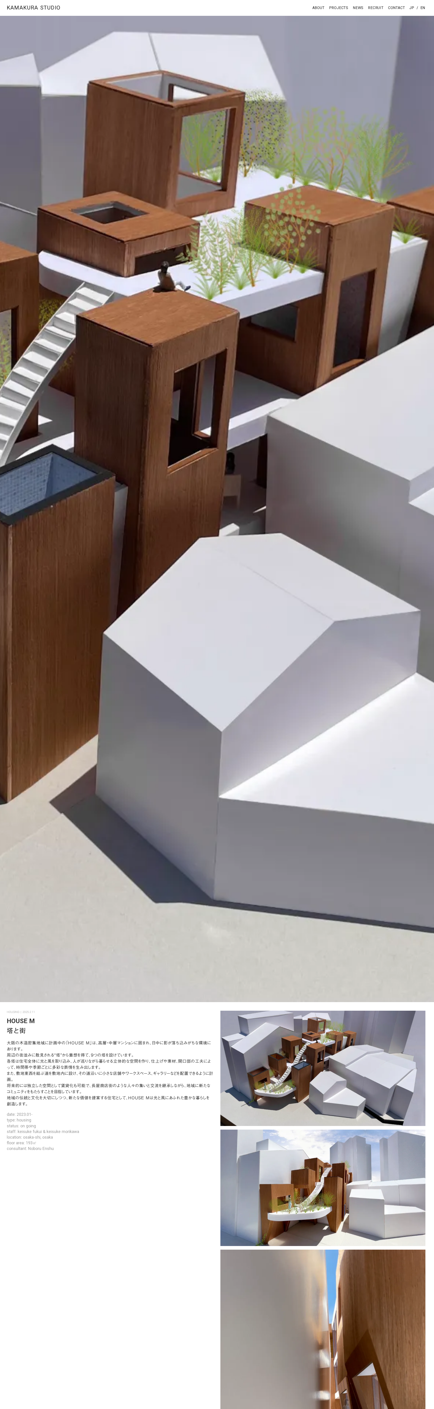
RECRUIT (376, 8)
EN (422, 8)
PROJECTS (338, 8)
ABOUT (318, 8)
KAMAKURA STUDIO (33, 8)
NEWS (358, 8)
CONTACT (396, 8)
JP (411, 8)
